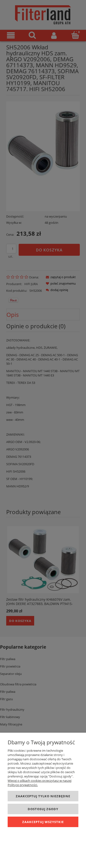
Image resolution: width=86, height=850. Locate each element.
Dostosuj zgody (43, 809)
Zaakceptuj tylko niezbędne (43, 796)
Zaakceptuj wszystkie (43, 822)
